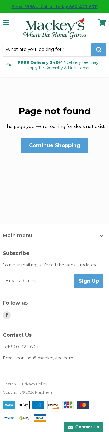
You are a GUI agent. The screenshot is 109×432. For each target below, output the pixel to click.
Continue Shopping (54, 145)
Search (9, 384)
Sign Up (89, 281)
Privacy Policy (34, 384)
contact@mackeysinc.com (44, 358)
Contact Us (86, 426)
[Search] (98, 49)
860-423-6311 (25, 346)
